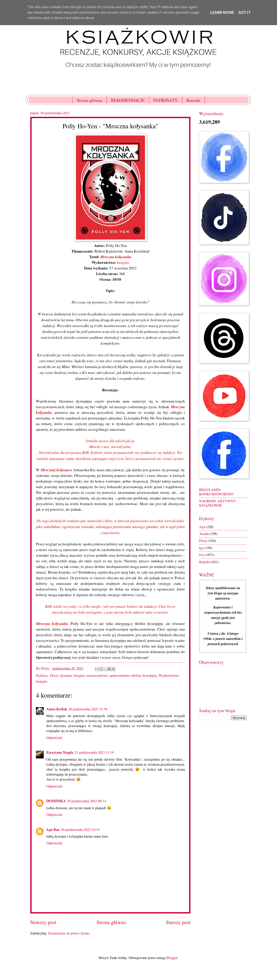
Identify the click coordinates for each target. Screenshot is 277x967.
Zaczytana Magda (59, 752)
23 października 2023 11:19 (94, 752)
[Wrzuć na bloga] (101, 669)
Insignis (123, 262)
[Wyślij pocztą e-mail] (97, 669)
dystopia (66, 675)
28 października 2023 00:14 (86, 801)
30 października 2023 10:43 (80, 829)
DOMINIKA (56, 801)
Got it (244, 12)
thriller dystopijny (144, 675)
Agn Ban (53, 829)
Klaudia (204, 561)
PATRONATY (165, 100)
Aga (202, 526)
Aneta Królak (56, 709)
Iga (201, 547)
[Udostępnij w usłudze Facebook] (109, 669)
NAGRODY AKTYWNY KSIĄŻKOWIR (217, 503)
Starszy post (178, 922)
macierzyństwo (97, 675)
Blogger (172, 957)
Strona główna (89, 100)
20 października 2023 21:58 (87, 709)
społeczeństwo (120, 675)
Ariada (204, 533)
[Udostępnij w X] (105, 669)
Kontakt (193, 100)
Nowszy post (43, 922)
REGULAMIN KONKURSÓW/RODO (216, 491)
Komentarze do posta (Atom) (69, 933)
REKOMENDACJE (128, 100)
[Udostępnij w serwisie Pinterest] (113, 669)
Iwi (201, 554)
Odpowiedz (54, 737)
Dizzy (54, 675)
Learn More (222, 12)
